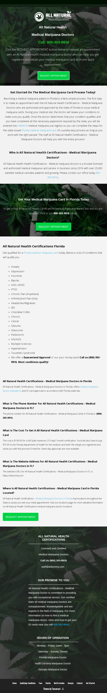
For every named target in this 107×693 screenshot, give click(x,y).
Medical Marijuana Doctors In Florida (54, 498)
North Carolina (59, 683)
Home (14, 683)
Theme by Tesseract (51, 688)
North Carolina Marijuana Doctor (53, 663)
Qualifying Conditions (28, 683)
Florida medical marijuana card (39, 130)
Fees (40, 683)
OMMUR (23, 125)
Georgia (70, 683)
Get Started (90, 683)
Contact (80, 683)
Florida (48, 683)
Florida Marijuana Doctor (53, 657)
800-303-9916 (58, 42)
